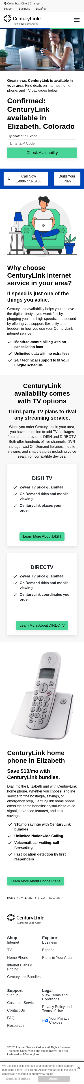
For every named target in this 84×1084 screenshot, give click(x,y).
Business (24, 8)
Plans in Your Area (57, 957)
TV (9, 950)
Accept (54, 1078)
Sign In (12, 995)
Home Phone (17, 957)
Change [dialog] (35, 3)
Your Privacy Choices (59, 1020)
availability (28, 897)
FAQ (10, 1018)
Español (41, 8)
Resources (15, 1025)
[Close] (79, 1068)
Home (11, 897)
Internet (13, 942)
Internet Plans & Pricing (19, 967)
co (43, 897)
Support (8, 8)
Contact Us (16, 1010)
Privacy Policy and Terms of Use (57, 1009)
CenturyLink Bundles (24, 977)
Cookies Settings (18, 1078)
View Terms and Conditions (55, 997)
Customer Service (21, 1003)
